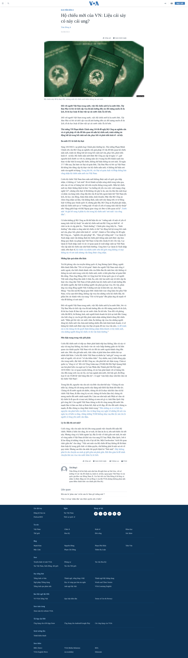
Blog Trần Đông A (67, 10)
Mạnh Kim (37, 546)
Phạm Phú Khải (100, 546)
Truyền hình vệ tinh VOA (43, 562)
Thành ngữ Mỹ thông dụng (104, 578)
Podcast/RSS (38, 517)
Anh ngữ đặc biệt (70, 586)
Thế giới (37, 533)
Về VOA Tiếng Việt (41, 599)
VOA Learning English (103, 586)
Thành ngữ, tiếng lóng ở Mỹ (74, 578)
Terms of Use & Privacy (103, 599)
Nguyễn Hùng (69, 546)
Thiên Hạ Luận (100, 550)
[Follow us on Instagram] (110, 514)
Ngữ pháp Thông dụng (42, 582)
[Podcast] (114, 514)
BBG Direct (38, 648)
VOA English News (41, 652)
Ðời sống (98, 533)
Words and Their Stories (103, 582)
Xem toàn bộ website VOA (43, 611)
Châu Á (67, 529)
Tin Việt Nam (69, 513)
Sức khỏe (129, 533)
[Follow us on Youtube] (105, 514)
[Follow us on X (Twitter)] (100, 514)
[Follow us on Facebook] (96, 514)
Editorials (98, 652)
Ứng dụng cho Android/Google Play (77, 623)
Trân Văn (129, 546)
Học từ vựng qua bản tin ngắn (75, 582)
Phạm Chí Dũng (70, 550)
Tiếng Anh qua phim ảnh (42, 586)
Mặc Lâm (37, 550)
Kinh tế (97, 529)
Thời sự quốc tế (69, 517)
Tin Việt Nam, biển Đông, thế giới (46, 566)
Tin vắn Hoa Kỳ (100, 562)
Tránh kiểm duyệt (40, 636)
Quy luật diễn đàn (70, 599)
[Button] (107, 38)
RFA (96, 648)
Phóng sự (67, 562)
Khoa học (129, 529)
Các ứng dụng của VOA (103, 623)
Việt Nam (37, 529)
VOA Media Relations (72, 648)
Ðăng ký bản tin (39, 513)
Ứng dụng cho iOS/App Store (44, 623)
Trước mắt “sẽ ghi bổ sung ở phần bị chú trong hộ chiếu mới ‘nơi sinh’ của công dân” (94, 211)
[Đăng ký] (119, 514)
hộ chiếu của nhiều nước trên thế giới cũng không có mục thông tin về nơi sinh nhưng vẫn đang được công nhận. (92, 251)
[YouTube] (172, 3)
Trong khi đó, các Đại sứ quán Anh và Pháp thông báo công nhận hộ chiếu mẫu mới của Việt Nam (93, 172)
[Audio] (166, 3)
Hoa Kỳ (67, 533)
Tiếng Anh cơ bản (40, 578)
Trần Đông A (66, 27)
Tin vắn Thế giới (70, 566)
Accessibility (69, 652)
